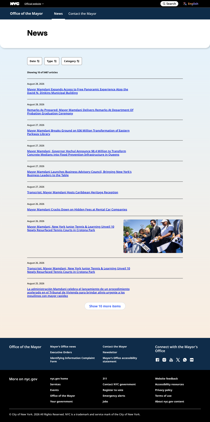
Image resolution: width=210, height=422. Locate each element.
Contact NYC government (119, 384)
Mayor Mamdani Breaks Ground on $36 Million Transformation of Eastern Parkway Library (78, 132)
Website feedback (166, 378)
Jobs (105, 401)
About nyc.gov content (169, 401)
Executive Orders (61, 352)
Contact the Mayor (82, 13)
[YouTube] (171, 360)
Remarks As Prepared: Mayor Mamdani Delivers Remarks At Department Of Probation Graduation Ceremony (80, 111)
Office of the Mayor (26, 13)
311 (105, 378)
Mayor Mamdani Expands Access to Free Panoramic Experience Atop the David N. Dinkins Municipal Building (77, 91)
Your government (61, 401)
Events (54, 390)
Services (55, 384)
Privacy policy (163, 390)
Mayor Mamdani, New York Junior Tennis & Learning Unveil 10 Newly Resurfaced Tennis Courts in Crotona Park (70, 228)
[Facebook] (157, 360)
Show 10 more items (105, 306)
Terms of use (163, 395)
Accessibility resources (169, 384)
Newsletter (110, 352)
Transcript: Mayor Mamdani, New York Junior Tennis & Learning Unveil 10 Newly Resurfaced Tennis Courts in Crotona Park (78, 270)
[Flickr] (191, 360)
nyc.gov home (59, 378)
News (58, 13)
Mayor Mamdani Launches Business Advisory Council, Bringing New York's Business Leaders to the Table (79, 173)
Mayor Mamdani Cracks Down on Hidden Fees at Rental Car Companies (77, 209)
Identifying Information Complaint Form (72, 359)
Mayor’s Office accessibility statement (120, 359)
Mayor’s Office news (63, 346)
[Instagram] (164, 360)
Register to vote (113, 390)
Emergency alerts (114, 395)
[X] (178, 360)
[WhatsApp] (185, 360)
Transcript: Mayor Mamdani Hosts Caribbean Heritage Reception (72, 192)
